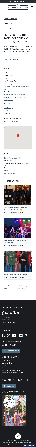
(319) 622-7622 (11, 322)
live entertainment (15, 97)
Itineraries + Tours (7, 363)
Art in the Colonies (7, 368)
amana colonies (14, 95)
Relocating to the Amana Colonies (12, 372)
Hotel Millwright (8, 108)
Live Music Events (9, 86)
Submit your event (10, 19)
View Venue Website (10, 173)
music (5, 100)
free (20, 95)
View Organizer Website (11, 121)
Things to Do (6, 360)
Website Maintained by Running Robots (22, 445)
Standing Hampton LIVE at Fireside (15, 274)
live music (25, 97)
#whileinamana (9, 345)
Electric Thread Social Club (12, 158)
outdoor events (20, 86)
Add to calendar (14, 59)
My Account (6, 442)
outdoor (10, 100)
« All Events (8, 24)
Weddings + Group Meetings (11, 370)
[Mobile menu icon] (31, 7)
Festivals (4, 365)
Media (26, 442)
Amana (6, 95)
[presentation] (17, 195)
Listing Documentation (16, 442)
